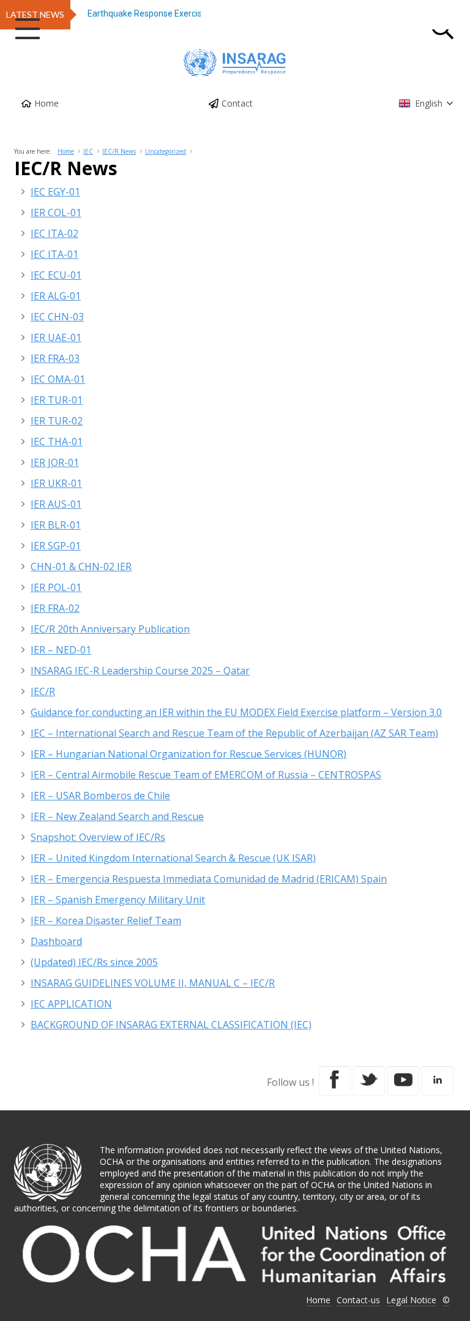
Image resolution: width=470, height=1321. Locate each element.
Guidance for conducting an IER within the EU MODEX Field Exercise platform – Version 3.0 (236, 712)
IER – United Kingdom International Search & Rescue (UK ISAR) (173, 858)
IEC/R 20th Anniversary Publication (110, 629)
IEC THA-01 (57, 441)
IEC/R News (119, 151)
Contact (237, 103)
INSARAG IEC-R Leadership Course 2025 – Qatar (140, 670)
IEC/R (43, 691)
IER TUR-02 (57, 420)
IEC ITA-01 (54, 254)
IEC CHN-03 (57, 316)
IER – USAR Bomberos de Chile (100, 795)
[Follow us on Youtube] (403, 1081)
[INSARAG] (235, 63)
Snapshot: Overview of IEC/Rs (98, 837)
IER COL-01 (56, 212)
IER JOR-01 (55, 462)
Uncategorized (165, 151)
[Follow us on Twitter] (369, 1081)
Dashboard (56, 941)
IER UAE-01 (56, 337)
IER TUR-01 (57, 400)
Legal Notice (411, 1300)
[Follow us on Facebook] (335, 1081)
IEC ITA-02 (54, 233)
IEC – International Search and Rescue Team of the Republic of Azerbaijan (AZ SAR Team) (234, 733)
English (428, 103)
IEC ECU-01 (56, 275)
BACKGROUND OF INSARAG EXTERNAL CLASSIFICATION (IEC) (171, 1024)
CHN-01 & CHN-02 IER (81, 566)
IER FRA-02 (55, 608)
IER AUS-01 (56, 504)
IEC (88, 151)
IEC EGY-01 (55, 191)
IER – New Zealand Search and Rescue (117, 816)
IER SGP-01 (56, 545)
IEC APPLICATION (71, 1004)
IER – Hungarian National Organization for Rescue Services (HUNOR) (188, 754)
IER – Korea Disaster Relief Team (106, 920)
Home (46, 103)
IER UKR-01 (56, 483)
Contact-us (358, 1300)
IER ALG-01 (56, 296)
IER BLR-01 (56, 525)
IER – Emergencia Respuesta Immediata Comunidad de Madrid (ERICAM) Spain (209, 879)
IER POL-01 (56, 587)
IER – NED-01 (61, 650)
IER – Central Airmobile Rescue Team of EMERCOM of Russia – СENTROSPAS (206, 774)
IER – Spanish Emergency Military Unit (118, 899)
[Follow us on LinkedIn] (437, 1081)
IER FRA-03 (55, 358)
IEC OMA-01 (58, 379)
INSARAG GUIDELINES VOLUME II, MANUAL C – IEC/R (153, 983)
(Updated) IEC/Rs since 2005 (94, 962)
